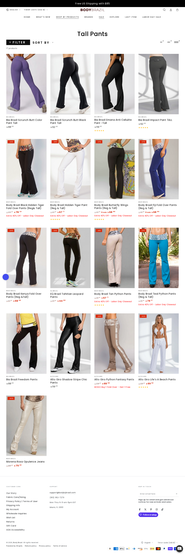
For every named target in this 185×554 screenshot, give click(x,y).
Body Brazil (18, 542)
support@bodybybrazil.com (63, 492)
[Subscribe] (177, 494)
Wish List (10, 517)
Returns (10, 521)
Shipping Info (13, 505)
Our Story (11, 493)
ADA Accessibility (15, 529)
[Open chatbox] (179, 548)
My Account (12, 509)
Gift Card (11, 525)
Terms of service (60, 546)
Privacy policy (45, 546)
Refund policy (30, 546)
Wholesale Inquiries (16, 513)
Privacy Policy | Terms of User (22, 501)
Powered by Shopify (14, 546)
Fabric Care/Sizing (16, 497)
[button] (164, 10)
